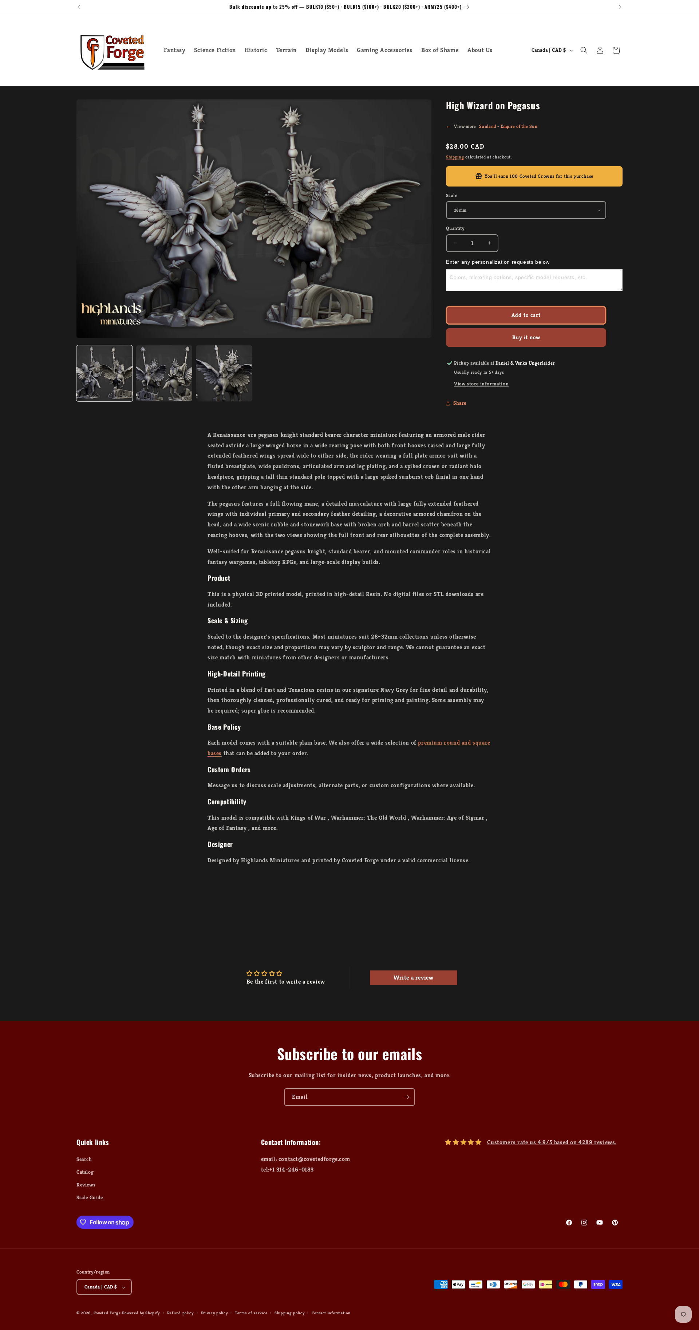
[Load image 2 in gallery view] (164, 373)
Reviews (85, 1184)
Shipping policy (290, 1312)
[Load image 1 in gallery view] (104, 373)
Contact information (331, 1312)
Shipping (455, 157)
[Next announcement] (620, 7)
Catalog (85, 1172)
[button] (584, 50)
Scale (451, 195)
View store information (481, 383)
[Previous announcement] (79, 7)
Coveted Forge (107, 1313)
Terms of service (251, 1312)
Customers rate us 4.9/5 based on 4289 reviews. (551, 1142)
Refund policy (180, 1312)
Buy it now (526, 337)
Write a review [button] (413, 977)
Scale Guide (89, 1197)
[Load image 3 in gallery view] (224, 373)
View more (491, 126)
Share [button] (459, 403)
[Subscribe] (406, 1097)
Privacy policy (214, 1312)
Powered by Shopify (141, 1313)
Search (84, 1159)
